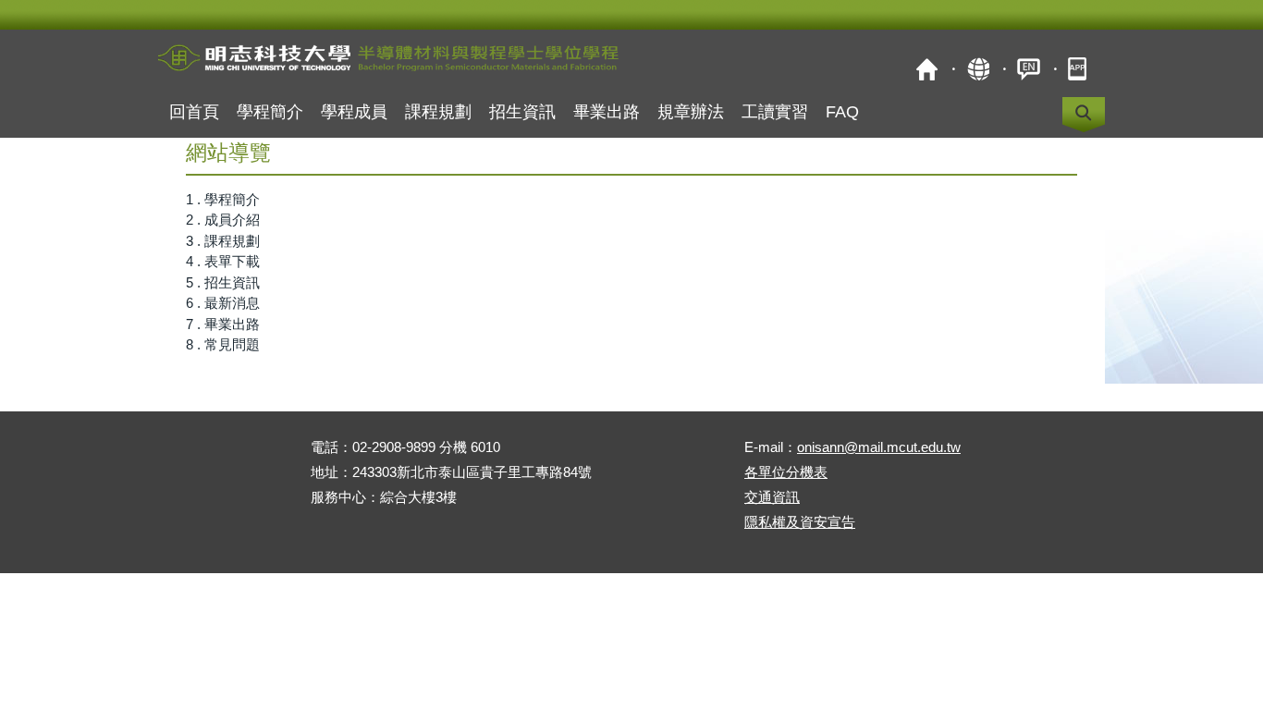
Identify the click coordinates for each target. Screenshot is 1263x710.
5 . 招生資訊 (223, 282)
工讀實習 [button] (775, 112)
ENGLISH (1028, 68)
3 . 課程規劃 (223, 241)
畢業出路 (606, 112)
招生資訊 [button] (522, 112)
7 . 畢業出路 (223, 324)
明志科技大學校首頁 (926, 68)
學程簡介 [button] (270, 112)
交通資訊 (772, 497)
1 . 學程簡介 (223, 199)
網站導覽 (977, 68)
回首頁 (194, 112)
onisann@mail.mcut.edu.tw (879, 447)
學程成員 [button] (354, 112)
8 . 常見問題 (223, 344)
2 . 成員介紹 (223, 219)
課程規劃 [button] (438, 112)
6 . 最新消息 (223, 303)
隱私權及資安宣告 (799, 522)
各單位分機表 (786, 472)
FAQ (842, 112)
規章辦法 (690, 112)
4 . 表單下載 (223, 261)
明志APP (1079, 68)
